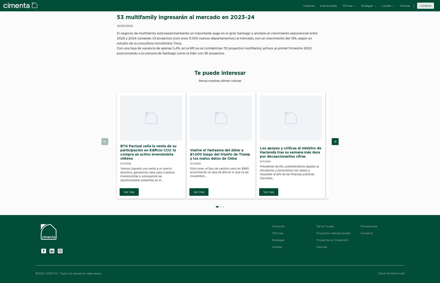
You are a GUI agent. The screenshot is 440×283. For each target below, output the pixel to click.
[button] (335, 141)
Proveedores (369, 226)
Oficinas (347, 5)
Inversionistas (328, 5)
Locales (386, 5)
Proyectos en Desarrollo (332, 240)
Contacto (425, 5)
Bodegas (367, 5)
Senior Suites (325, 226)
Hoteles (277, 247)
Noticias (405, 5)
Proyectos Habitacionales (333, 233)
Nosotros (309, 5)
